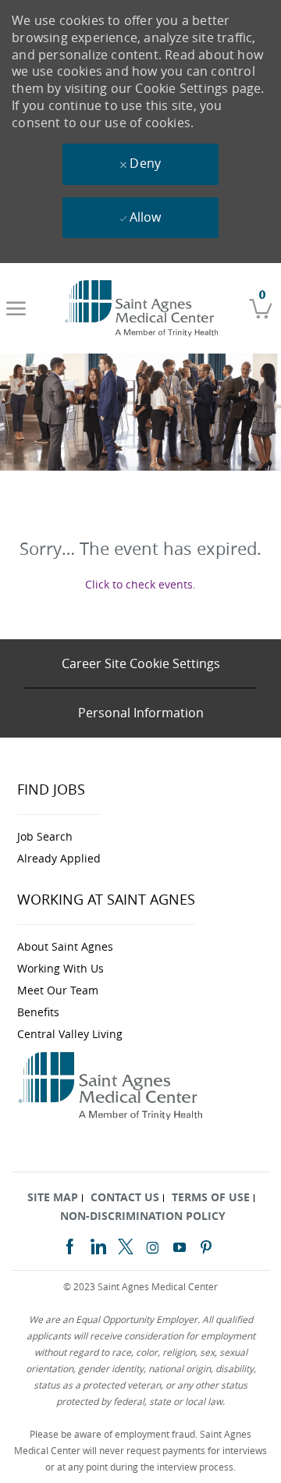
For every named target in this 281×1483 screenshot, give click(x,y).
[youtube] (180, 1245)
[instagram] (153, 1245)
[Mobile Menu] (16, 308)
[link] (143, 308)
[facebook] (69, 1244)
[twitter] (125, 1244)
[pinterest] (206, 1245)
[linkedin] (97, 1244)
